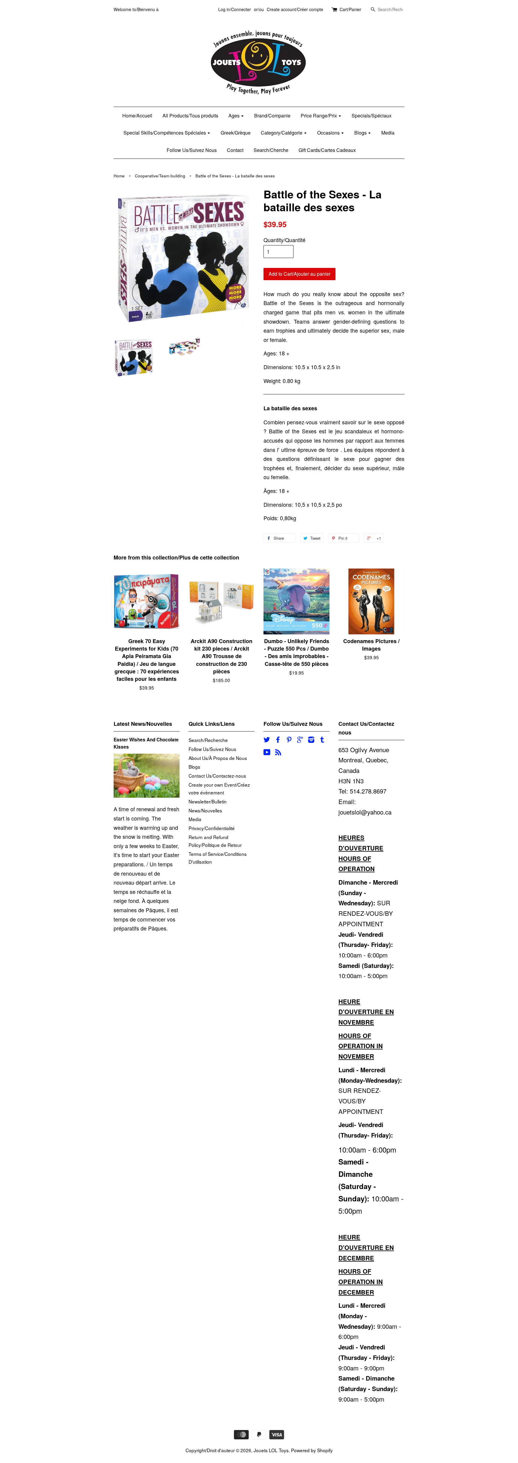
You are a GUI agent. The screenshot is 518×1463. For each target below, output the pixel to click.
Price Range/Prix (319, 115)
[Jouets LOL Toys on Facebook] (278, 740)
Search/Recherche (208, 740)
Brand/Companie (272, 115)
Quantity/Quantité (284, 240)
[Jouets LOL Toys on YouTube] (266, 752)
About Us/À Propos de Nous (218, 758)
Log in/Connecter (234, 9)
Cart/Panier (350, 9)
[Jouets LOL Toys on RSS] (278, 752)
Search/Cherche (271, 150)
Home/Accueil (137, 115)
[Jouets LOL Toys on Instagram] (311, 740)
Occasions (329, 132)
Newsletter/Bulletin (208, 801)
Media (387, 132)
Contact (235, 150)
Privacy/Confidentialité (212, 828)
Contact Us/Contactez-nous (217, 775)
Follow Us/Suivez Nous (192, 150)
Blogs (361, 132)
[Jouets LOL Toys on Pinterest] (289, 740)
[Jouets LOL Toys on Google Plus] (300, 740)
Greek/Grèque (236, 132)
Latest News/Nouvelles (143, 724)
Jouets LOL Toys (271, 1450)
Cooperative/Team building (160, 176)
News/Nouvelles (205, 810)
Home (119, 176)
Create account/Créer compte (295, 9)
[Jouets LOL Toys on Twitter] (266, 740)
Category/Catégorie (282, 132)
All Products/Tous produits (190, 115)
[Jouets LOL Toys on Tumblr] (322, 740)
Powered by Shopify (312, 1450)
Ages (234, 115)
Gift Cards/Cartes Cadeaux (327, 150)
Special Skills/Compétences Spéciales (165, 132)
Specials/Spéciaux (371, 115)
